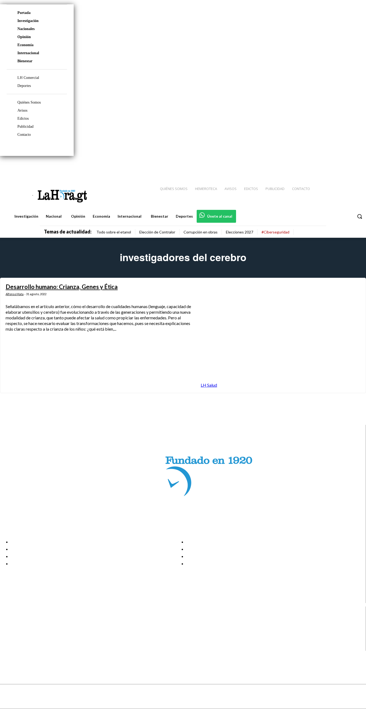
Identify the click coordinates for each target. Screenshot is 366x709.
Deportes (24, 86)
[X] (8, 640)
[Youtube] (356, 167)
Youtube (23, 647)
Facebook (25, 620)
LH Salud (209, 385)
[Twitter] (346, 167)
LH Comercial (28, 78)
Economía (25, 45)
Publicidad (25, 127)
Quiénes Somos (29, 102)
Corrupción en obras (201, 232)
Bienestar (24, 61)
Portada (24, 13)
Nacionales (26, 29)
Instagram (25, 626)
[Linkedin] (337, 167)
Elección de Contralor (157, 232)
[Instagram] (327, 167)
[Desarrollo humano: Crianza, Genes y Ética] (280, 335)
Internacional (28, 53)
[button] (359, 216)
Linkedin (23, 633)
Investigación (28, 21)
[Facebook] (318, 167)
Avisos (22, 110)
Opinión (24, 37)
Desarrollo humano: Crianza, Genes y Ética (62, 286)
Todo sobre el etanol (113, 232)
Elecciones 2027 (239, 232)
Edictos (23, 118)
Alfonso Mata (15, 294)
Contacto (24, 135)
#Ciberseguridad (275, 232)
